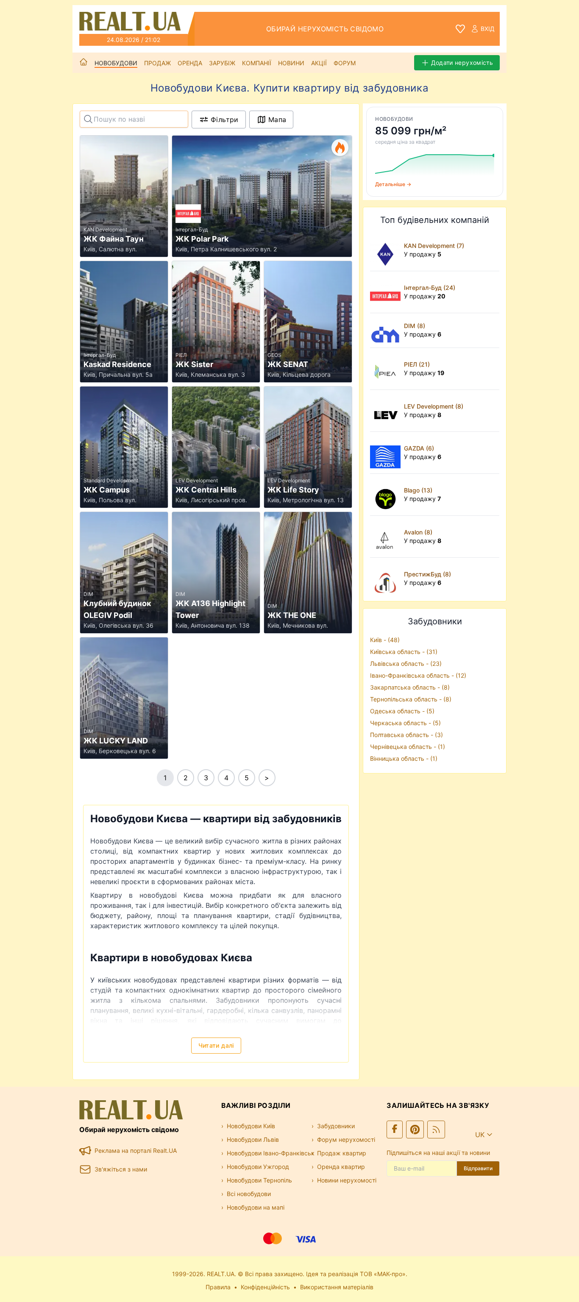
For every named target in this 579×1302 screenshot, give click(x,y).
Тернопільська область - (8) (410, 699)
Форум (345, 63)
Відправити (478, 1168)
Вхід (488, 28)
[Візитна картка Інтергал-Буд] (387, 292)
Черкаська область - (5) (405, 722)
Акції (319, 63)
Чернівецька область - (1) (407, 746)
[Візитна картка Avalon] (387, 536)
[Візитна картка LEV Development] (387, 410)
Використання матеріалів (336, 1287)
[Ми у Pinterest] (415, 1129)
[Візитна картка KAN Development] (387, 250)
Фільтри (225, 119)
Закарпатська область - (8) (410, 687)
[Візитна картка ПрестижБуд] (387, 578)
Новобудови (116, 63)
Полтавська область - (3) (406, 734)
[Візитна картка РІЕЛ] (387, 368)
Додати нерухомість (462, 62)
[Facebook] (395, 1129)
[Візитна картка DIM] (387, 330)
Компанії (256, 63)
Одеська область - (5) (402, 711)
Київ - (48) (385, 639)
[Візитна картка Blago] (387, 494)
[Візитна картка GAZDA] (387, 452)
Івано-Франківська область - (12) (418, 675)
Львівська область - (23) (406, 663)
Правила (218, 1287)
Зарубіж (222, 63)
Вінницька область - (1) (403, 758)
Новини (291, 63)
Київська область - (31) (403, 651)
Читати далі (216, 1045)
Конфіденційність (265, 1287)
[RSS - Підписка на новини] (436, 1129)
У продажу (422, 254)
